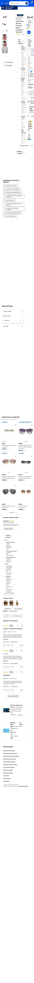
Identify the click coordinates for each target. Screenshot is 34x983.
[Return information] (28, 29)
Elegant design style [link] (11, 557)
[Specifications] (22, 316)
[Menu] (2, 3)
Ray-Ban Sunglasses (8, 770)
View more (12, 512)
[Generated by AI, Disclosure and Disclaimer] (9, 594)
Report (21, 645)
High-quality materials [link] (11, 551)
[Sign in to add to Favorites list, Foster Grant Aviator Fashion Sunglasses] (15, 486)
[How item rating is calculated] (18, 525)
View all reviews (8, 528)
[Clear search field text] (24, 3)
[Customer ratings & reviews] (22, 517)
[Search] (26, 3)
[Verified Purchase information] (17, 625)
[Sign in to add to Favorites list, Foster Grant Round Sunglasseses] (32, 486)
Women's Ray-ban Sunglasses (10, 764)
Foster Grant (6, 775)
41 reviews (11, 522)
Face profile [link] (9, 566)
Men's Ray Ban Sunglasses (9, 761)
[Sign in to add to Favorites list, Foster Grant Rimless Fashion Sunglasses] (15, 425)
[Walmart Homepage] (6, 3)
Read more (5, 639)
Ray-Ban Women (7, 778)
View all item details (24, 145)
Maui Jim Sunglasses (8, 772)
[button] (20, 42)
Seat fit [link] (7, 586)
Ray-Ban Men (6, 781)
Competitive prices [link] (10, 542)
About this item (7, 306)
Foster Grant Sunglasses (9, 750)
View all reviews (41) (13, 696)
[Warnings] (22, 326)
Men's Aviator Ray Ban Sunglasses (11, 756)
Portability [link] (8, 576)
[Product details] (22, 311)
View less (12, 593)
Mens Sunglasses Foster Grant (10, 753)
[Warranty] (21, 320)
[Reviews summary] (25, 34)
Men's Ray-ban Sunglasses (9, 759)
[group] (22, 34)
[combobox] (19, 3)
